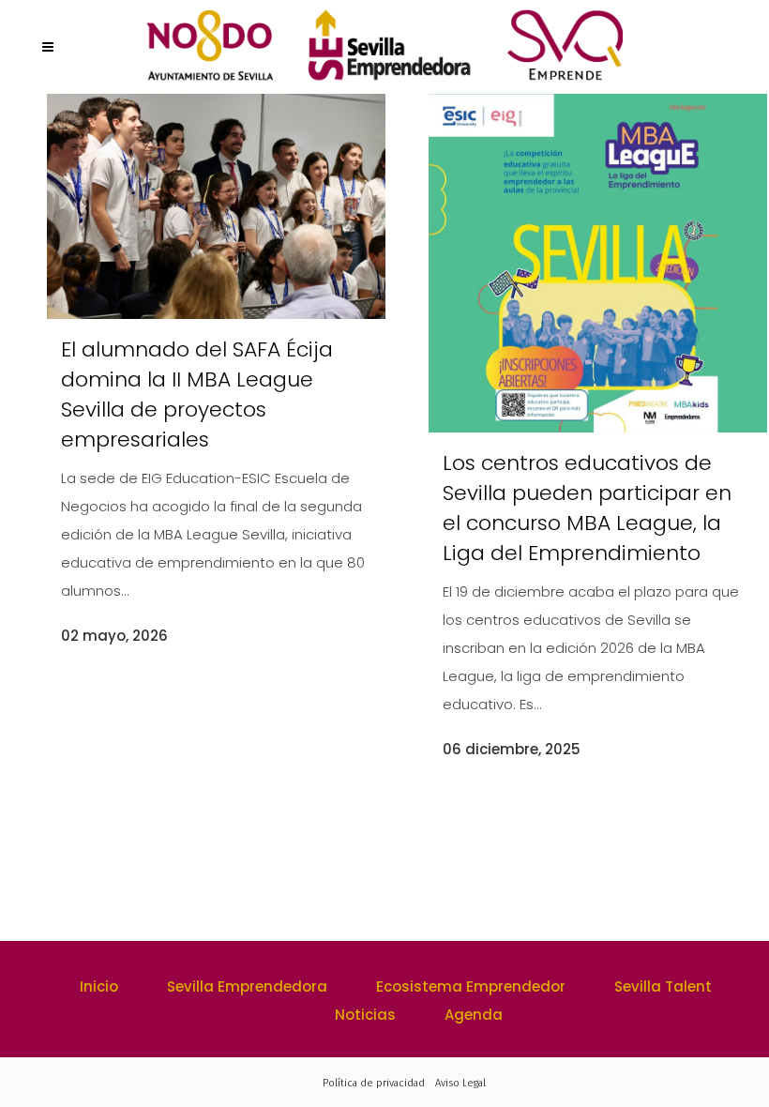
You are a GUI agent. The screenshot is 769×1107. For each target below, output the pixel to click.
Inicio (99, 986)
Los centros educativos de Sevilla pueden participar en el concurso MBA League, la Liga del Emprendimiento (587, 508)
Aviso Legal (460, 1083)
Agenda (474, 1014)
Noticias (365, 1014)
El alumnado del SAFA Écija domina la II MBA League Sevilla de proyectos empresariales (197, 394)
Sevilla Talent (663, 986)
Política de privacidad (374, 1083)
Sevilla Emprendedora (247, 986)
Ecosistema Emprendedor (470, 986)
